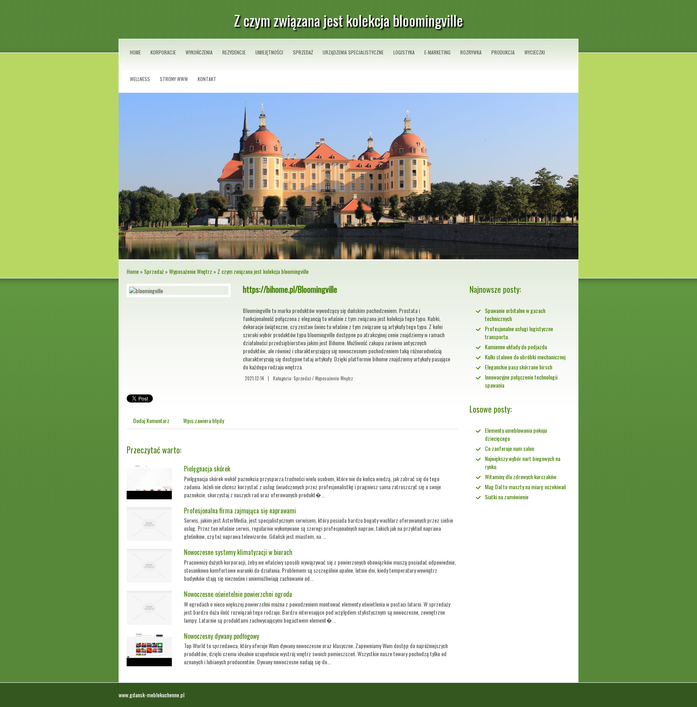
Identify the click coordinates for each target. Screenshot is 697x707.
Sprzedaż (154, 271)
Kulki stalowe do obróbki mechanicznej (525, 356)
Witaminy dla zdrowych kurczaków (520, 476)
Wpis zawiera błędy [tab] (203, 420)
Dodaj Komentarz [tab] (151, 420)
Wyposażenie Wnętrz (190, 271)
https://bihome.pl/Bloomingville (290, 289)
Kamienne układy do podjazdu (516, 346)
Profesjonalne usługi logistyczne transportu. (519, 332)
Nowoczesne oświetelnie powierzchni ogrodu (238, 594)
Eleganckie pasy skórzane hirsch (518, 367)
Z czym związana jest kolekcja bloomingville (263, 271)
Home (133, 271)
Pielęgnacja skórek (207, 468)
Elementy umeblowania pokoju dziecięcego (516, 434)
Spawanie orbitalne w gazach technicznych (515, 314)
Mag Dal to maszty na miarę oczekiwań (525, 486)
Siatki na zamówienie (506, 496)
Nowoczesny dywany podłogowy (221, 636)
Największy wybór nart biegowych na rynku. (522, 462)
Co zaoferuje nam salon (509, 448)
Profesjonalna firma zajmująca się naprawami (240, 510)
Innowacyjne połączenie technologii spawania (521, 381)
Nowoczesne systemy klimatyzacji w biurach (238, 552)
